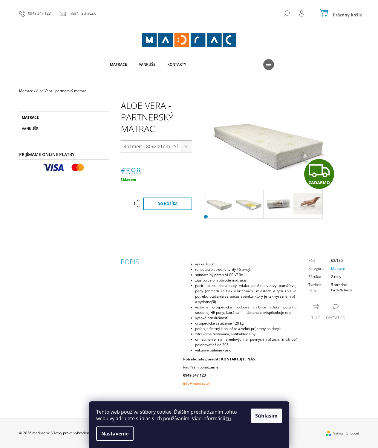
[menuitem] (118, 64)
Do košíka (167, 203)
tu (228, 418)
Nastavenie (114, 433)
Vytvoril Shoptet (346, 433)
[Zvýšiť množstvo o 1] (138, 201)
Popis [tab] (130, 261)
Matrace (30, 117)
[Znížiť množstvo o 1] (138, 207)
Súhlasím (266, 415)
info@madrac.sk (196, 383)
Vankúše (30, 128)
